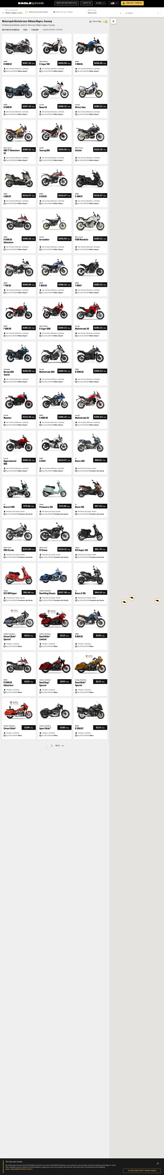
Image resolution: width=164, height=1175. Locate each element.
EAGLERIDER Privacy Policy (22, 1169)
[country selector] (113, 3)
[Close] (158, 1163)
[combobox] (13, 12)
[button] (66, 3)
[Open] (120, 13)
